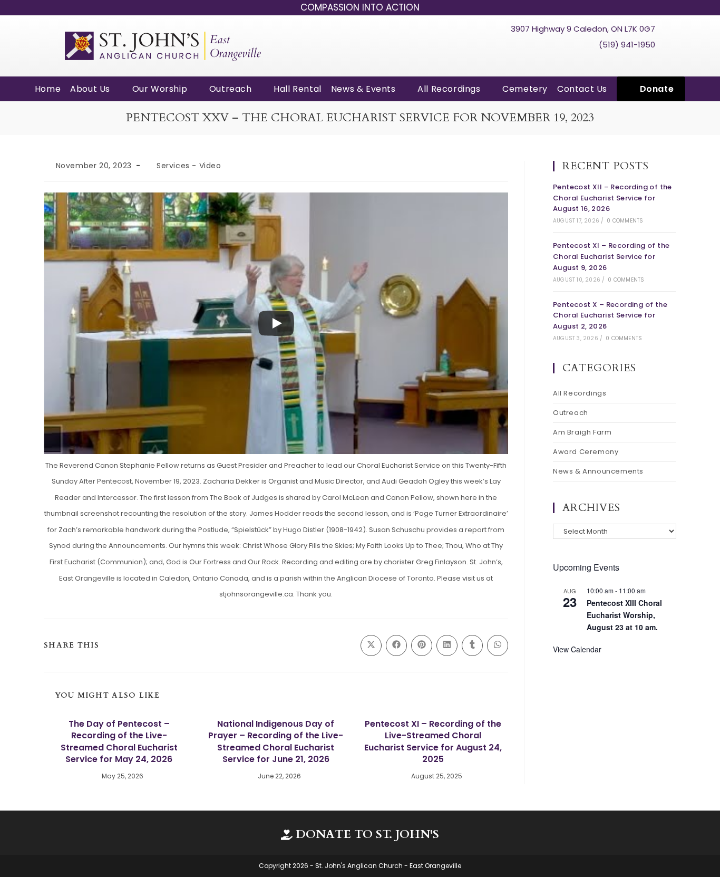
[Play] (276, 323)
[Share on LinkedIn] (447, 645)
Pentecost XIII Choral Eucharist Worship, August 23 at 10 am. (624, 614)
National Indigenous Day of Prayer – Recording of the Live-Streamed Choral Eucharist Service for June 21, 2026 (275, 741)
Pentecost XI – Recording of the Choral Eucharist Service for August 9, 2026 (611, 256)
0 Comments (625, 221)
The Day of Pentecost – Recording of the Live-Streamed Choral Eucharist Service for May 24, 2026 (119, 741)
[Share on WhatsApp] (497, 645)
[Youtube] (627, 62)
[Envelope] (646, 62)
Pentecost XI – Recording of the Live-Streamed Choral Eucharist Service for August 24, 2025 (433, 741)
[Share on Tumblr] (472, 645)
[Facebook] (607, 62)
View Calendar (577, 649)
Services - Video (189, 165)
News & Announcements (598, 471)
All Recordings (579, 393)
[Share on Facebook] (396, 645)
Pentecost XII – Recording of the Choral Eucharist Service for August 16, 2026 (612, 198)
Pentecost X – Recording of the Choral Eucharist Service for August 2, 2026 (610, 316)
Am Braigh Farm (582, 432)
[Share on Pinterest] (421, 645)
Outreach (570, 413)
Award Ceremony (585, 452)
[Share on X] (371, 645)
